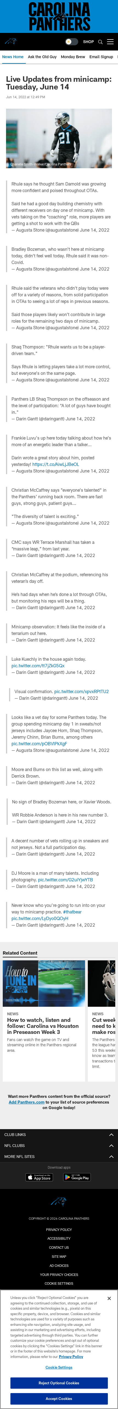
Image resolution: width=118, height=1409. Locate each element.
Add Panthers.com (26, 1102)
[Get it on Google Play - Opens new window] (77, 1180)
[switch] (71, 41)
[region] (59, 1349)
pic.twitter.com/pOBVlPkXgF (39, 743)
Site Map (59, 1256)
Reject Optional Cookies (59, 1383)
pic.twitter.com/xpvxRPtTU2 (81, 691)
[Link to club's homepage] (11, 39)
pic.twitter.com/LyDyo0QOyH (40, 918)
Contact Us (59, 1247)
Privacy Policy (59, 1229)
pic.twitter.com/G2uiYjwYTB (65, 879)
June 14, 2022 (94, 229)
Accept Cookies (59, 1398)
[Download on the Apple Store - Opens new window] (39, 1178)
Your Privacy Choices (59, 1274)
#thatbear (72, 911)
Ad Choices (59, 1265)
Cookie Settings (59, 1283)
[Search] (100, 42)
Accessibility (59, 1238)
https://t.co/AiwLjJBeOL (55, 464)
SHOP (88, 41)
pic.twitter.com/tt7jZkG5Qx (38, 665)
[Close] (109, 1298)
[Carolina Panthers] (59, 1202)
